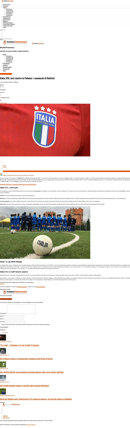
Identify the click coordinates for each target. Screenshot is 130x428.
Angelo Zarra (3, 103)
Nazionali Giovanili (8, 22)
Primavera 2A (9, 10)
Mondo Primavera (22, 286)
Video (4, 27)
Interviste (5, 6)
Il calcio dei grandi (8, 25)
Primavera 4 (9, 15)
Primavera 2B (9, 12)
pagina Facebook (40, 286)
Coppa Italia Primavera (9, 24)
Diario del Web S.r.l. (31, 424)
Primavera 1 (9, 9)
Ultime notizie (6, 4)
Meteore (5, 21)
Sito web (2, 321)
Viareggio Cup (6, 18)
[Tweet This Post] (66, 160)
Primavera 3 (9, 13)
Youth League (6, 19)
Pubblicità (5, 416)
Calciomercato (7, 16)
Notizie (5, 7)
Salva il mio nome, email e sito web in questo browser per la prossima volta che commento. (26, 324)
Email (2, 319)
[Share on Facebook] (66, 158)
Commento (3, 313)
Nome (2, 316)
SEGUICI (2, 284)
